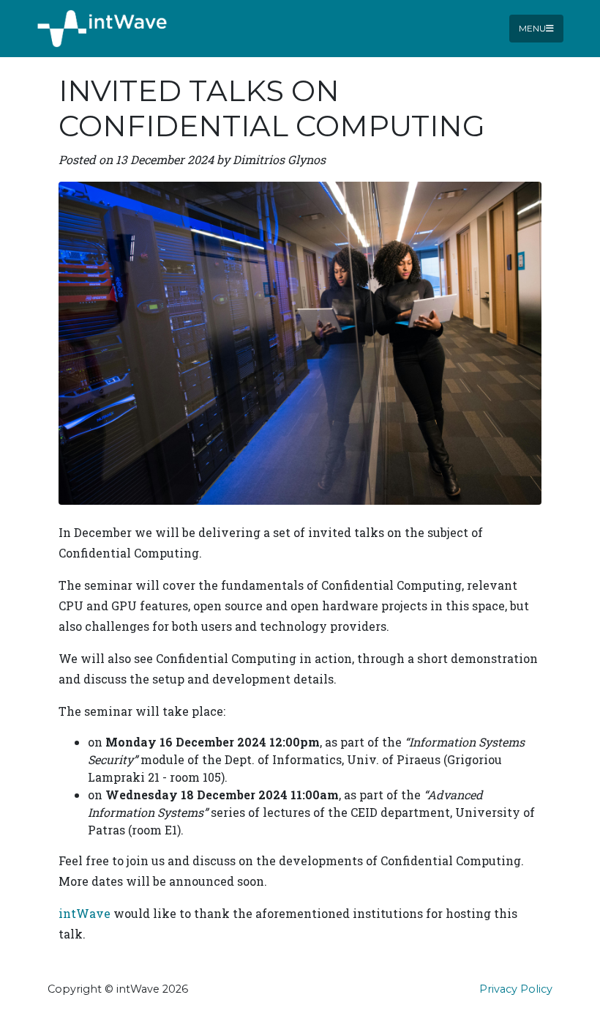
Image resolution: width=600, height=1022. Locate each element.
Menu (532, 28)
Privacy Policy (515, 989)
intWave (84, 913)
